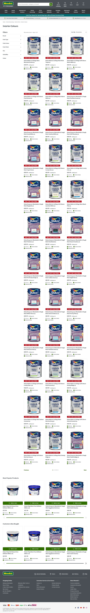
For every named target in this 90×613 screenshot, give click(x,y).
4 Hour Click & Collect (8, 587)
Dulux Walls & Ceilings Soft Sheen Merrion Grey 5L (33, 456)
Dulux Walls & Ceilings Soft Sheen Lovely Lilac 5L (54, 169)
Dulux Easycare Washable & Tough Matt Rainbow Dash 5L (55, 348)
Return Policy (6, 585)
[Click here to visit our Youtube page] (81, 607)
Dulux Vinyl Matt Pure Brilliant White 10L (32, 507)
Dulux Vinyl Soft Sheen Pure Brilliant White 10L (10, 507)
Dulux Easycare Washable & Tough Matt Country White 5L (55, 133)
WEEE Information (74, 595)
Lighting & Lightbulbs (49, 11)
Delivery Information (8, 583)
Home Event (6, 11)
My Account (5, 589)
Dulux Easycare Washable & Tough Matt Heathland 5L (55, 241)
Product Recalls (55, 585)
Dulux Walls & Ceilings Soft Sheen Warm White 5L (76, 61)
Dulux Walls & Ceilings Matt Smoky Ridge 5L (55, 456)
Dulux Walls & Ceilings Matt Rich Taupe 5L (54, 61)
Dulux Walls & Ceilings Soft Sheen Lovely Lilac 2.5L (33, 384)
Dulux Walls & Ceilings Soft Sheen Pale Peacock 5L (54, 384)
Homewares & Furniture (22, 11)
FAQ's (38, 585)
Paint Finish (6, 47)
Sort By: (73, 32)
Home (4, 22)
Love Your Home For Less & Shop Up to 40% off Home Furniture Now (45, 15)
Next (85, 470)
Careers (72, 587)
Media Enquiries (74, 597)
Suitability (5, 54)
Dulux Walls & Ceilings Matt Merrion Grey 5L (53, 420)
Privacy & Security (74, 591)
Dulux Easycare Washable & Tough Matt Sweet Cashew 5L (76, 241)
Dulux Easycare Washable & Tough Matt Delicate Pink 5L (33, 348)
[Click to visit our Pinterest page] (83, 607)
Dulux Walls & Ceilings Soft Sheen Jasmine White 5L (54, 205)
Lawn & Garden (13, 11)
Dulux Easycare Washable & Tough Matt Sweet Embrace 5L (55, 312)
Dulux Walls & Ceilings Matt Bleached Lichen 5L (32, 61)
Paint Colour (6, 43)
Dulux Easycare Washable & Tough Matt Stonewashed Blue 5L (76, 348)
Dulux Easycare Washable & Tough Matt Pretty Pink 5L (76, 312)
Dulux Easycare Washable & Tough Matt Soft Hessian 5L (76, 133)
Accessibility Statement (75, 593)
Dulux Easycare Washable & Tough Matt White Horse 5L (33, 312)
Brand (4, 36)
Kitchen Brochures (56, 583)
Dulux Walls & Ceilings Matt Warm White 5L (55, 97)
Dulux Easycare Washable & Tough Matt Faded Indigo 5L (76, 456)
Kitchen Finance (40, 589)
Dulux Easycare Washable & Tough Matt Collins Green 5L (55, 277)
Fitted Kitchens (76, 11)
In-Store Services (56, 587)
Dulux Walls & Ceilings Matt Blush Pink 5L (76, 205)
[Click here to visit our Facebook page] (78, 607)
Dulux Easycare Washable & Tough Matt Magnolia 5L (33, 205)
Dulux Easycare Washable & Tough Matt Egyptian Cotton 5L (55, 507)
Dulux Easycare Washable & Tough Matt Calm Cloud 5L (76, 507)
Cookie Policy (73, 589)
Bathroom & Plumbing (67, 11)
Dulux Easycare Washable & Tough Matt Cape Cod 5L (33, 169)
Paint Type (5, 39)
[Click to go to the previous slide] (4, 517)
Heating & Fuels (58, 11)
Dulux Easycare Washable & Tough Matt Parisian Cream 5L (76, 97)
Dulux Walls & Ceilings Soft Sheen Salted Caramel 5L (76, 420)
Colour (4, 58)
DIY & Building (40, 11)
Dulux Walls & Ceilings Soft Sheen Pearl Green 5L (33, 97)
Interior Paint (17, 22)
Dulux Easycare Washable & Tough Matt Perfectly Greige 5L (33, 276)
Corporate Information (75, 585)
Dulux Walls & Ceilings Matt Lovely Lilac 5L (76, 169)
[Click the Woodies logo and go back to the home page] (8, 4)
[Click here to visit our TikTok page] (75, 607)
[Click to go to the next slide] (86, 517)
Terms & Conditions (75, 583)
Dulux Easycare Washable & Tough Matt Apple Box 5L (76, 276)
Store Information (41, 587)
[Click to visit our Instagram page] (86, 607)
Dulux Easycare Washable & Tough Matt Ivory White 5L (33, 133)
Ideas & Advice (83, 11)
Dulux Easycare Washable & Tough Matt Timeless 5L (33, 241)
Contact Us (39, 583)
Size (4, 51)
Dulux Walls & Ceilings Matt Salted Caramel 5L (33, 420)
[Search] (50, 4)
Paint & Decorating (32, 11)
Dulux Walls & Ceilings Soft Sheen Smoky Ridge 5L (76, 384)
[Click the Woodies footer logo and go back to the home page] (8, 574)
